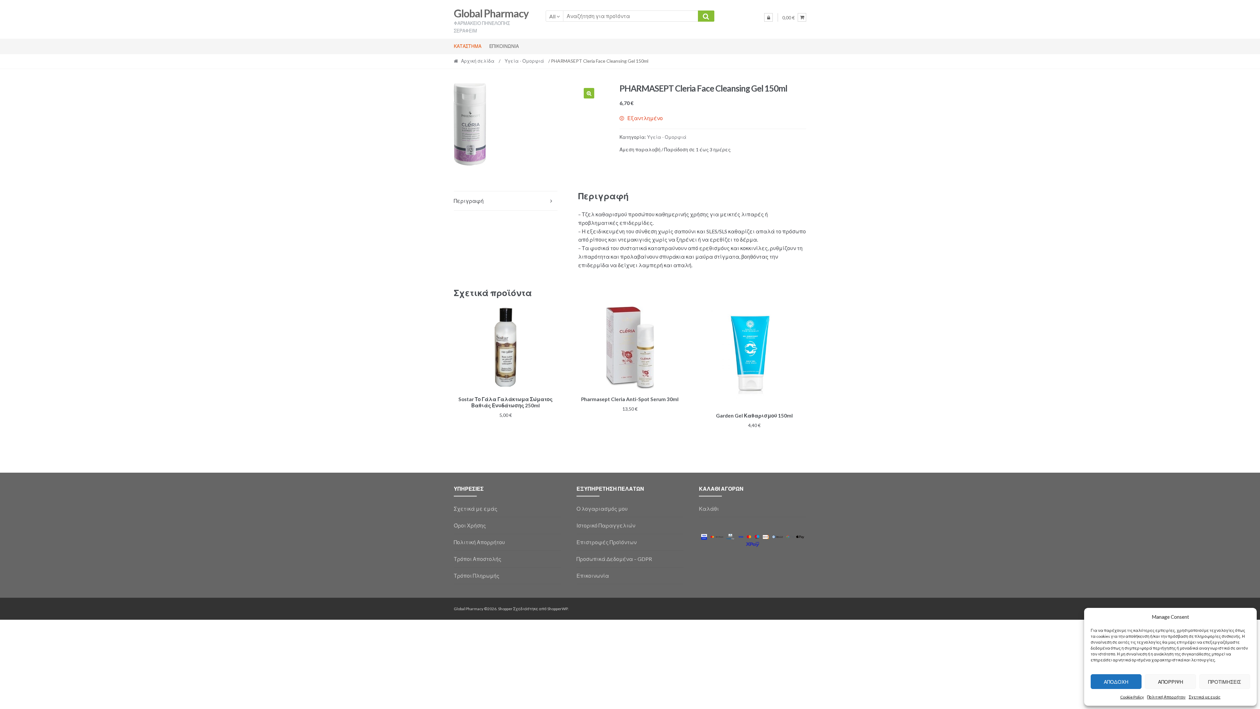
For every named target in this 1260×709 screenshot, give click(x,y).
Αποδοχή (1116, 682)
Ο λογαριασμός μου (602, 508)
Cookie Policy (1132, 697)
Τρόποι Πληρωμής (476, 575)
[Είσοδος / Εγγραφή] (768, 17)
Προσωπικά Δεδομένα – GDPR (614, 559)
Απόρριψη (1170, 682)
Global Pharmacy (491, 13)
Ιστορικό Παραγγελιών (606, 525)
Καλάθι (709, 508)
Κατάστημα (467, 46)
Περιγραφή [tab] (469, 201)
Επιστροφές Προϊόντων (607, 542)
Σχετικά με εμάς (1205, 697)
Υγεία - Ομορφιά (524, 61)
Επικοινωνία (504, 46)
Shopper (505, 608)
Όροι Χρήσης (470, 525)
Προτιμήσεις (1224, 682)
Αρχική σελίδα (477, 61)
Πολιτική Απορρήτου (1166, 697)
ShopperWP (557, 608)
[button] (589, 93)
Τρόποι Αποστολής (477, 559)
